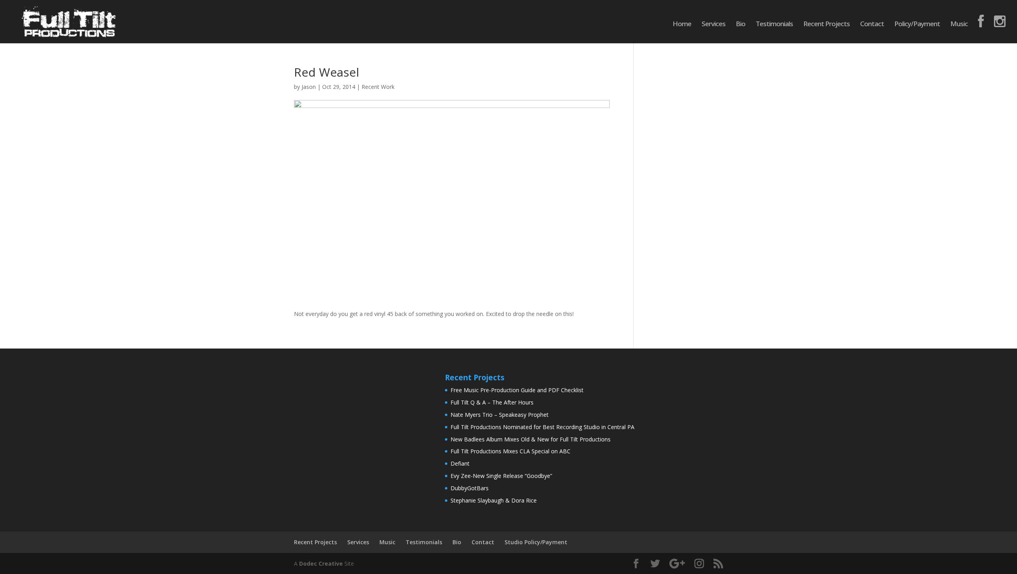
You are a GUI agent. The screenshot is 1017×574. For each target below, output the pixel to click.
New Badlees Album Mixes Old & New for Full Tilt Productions (530, 439)
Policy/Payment (917, 24)
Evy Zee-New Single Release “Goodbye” (501, 476)
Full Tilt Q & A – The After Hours (492, 402)
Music (959, 24)
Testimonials (774, 24)
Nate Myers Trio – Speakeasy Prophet (499, 414)
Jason (309, 87)
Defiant (460, 463)
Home (682, 24)
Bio (740, 24)
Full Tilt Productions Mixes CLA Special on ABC (510, 451)
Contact (872, 24)
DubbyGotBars (469, 488)
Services (713, 24)
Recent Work (378, 87)
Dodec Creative (321, 563)
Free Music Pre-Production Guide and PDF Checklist (517, 390)
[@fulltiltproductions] (981, 29)
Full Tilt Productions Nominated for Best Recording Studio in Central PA (542, 427)
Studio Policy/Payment (536, 542)
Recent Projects (826, 24)
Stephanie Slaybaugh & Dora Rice (493, 500)
